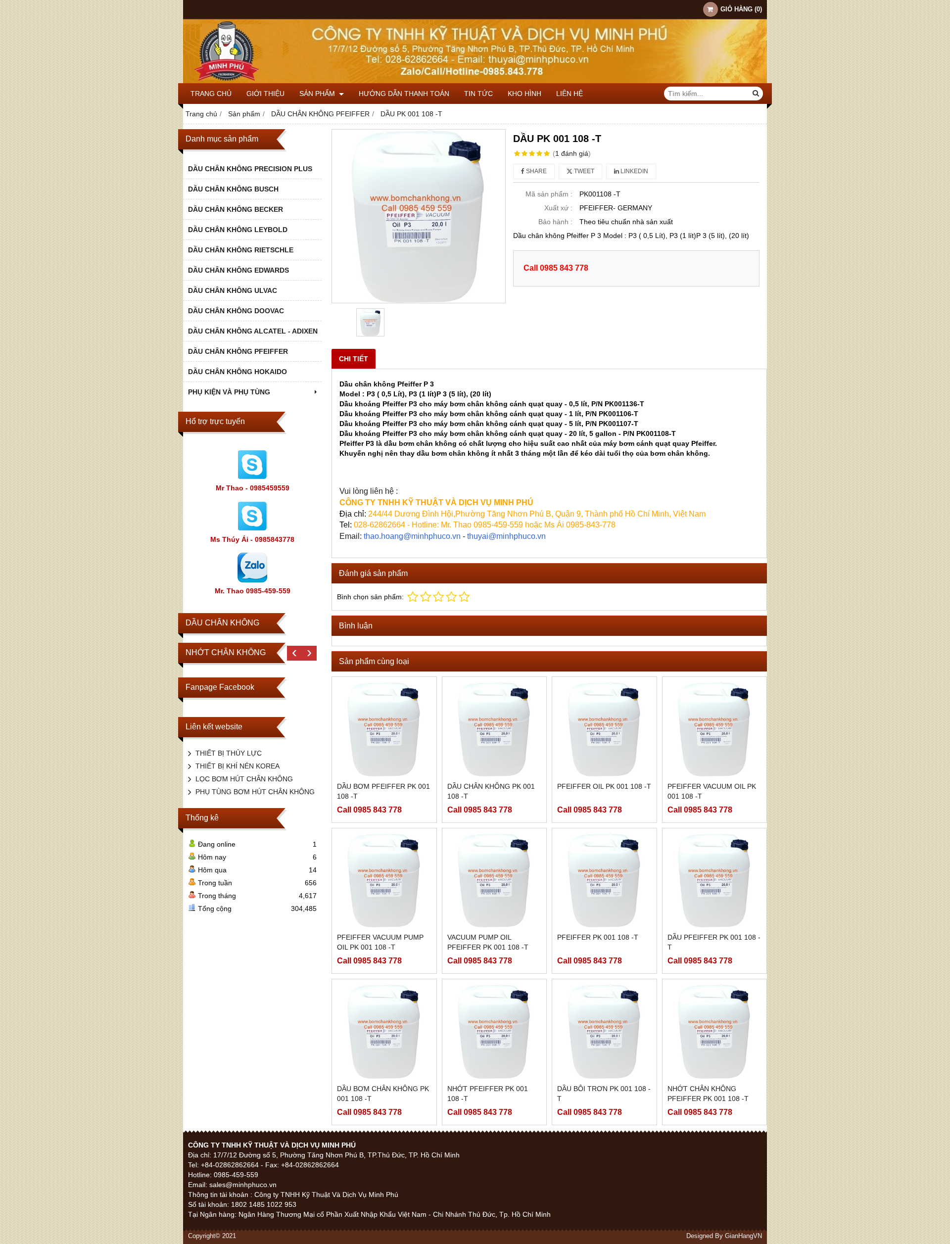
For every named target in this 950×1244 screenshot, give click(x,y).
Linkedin (633, 171)
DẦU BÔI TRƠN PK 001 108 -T (604, 1093)
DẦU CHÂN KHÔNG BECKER (235, 209)
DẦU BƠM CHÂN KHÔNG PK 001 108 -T (383, 1093)
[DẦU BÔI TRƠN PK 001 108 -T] (604, 1031)
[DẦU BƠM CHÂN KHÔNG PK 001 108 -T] (384, 1031)
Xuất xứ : (558, 208)
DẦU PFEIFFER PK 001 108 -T (713, 942)
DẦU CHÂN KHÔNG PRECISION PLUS (250, 169)
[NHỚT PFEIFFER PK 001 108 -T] (494, 1031)
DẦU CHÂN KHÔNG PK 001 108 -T (491, 791)
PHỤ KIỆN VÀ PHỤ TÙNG (229, 392)
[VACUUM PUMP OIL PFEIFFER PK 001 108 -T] (494, 880)
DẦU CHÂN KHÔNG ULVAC (232, 290)
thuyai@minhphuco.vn (506, 536)
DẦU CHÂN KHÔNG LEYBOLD (237, 230)
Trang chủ (211, 93)
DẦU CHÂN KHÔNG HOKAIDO (237, 372)
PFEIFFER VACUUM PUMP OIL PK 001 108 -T (380, 942)
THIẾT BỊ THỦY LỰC (228, 753)
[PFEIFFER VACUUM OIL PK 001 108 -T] (714, 729)
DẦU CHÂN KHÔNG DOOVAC (236, 311)
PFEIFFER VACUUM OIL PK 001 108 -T (711, 791)
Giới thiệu (265, 93)
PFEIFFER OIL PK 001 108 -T (604, 786)
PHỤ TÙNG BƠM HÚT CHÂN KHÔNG (255, 792)
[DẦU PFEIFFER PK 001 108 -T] (714, 880)
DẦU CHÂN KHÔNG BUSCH (233, 189)
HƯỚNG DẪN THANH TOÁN (404, 93)
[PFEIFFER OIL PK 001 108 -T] (604, 729)
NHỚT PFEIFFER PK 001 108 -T (487, 1093)
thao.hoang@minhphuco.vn (412, 536)
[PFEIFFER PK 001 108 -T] (604, 880)
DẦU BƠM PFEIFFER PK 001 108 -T (383, 791)
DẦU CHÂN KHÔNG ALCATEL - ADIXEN (253, 331)
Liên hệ (569, 93)
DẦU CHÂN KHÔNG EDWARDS (238, 270)
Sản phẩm (318, 93)
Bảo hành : (555, 222)
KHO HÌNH (524, 93)
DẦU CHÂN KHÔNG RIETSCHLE (240, 250)
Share (535, 171)
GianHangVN (743, 1236)
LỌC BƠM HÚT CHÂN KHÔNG (244, 779)
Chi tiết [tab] (353, 359)
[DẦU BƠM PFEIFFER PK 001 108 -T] (384, 729)
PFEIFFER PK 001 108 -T (597, 937)
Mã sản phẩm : (548, 194)
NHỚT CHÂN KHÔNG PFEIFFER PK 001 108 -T (708, 1093)
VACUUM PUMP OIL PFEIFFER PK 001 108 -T (487, 942)
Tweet (583, 171)
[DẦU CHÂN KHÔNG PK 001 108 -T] (494, 729)
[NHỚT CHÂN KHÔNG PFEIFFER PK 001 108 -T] (714, 1031)
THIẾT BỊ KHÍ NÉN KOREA (237, 766)
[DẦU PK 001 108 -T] (418, 216)
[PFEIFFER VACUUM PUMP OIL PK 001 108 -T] (384, 880)
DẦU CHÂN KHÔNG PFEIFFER (238, 351)
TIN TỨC (478, 93)
